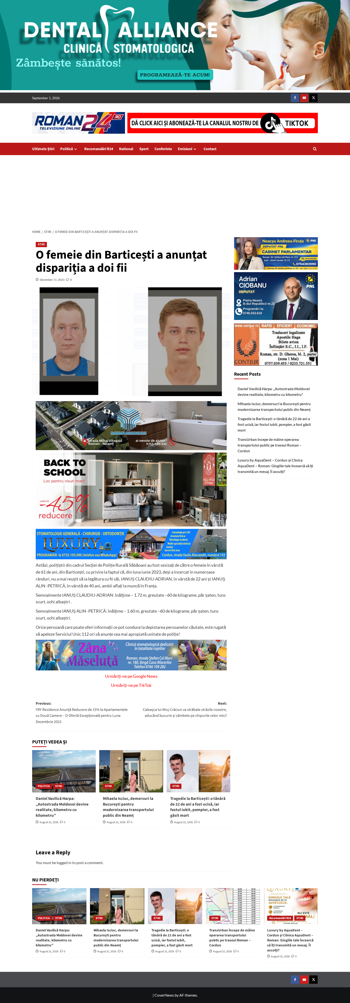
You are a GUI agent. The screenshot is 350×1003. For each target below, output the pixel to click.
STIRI (41, 244)
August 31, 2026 (49, 822)
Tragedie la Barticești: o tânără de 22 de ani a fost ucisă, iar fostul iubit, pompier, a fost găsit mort (197, 807)
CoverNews (164, 995)
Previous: (82, 712)
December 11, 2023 (52, 279)
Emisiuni (185, 149)
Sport (144, 149)
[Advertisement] (175, 190)
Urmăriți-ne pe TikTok (131, 685)
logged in (64, 862)
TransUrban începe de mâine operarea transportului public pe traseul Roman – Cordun (270, 445)
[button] (315, 149)
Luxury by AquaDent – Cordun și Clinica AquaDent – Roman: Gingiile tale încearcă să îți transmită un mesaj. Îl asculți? (275, 465)
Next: (185, 709)
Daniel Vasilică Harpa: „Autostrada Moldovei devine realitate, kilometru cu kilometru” (62, 807)
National (126, 149)
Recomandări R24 (98, 149)
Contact (210, 149)
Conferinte (163, 149)
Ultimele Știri (43, 149)
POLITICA (44, 786)
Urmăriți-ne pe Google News (131, 676)
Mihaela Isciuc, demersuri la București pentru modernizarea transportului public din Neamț (128, 807)
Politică (66, 149)
